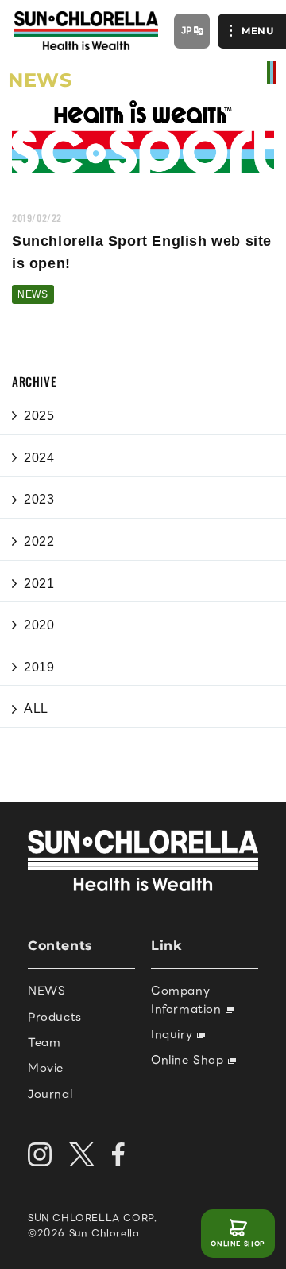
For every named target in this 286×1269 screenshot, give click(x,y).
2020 (39, 625)
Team (44, 1042)
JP (187, 30)
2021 (39, 583)
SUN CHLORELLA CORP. (92, 1217)
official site (271, 72)
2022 (39, 541)
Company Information (188, 999)
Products (55, 1017)
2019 (39, 667)
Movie (46, 1067)
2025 (39, 415)
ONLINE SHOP (238, 1244)
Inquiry (174, 1034)
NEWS (32, 294)
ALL (36, 708)
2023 (39, 499)
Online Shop (189, 1060)
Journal (50, 1094)
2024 (39, 458)
